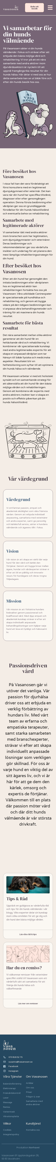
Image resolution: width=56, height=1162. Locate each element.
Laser (6, 1097)
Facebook (13, 1066)
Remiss (6, 1107)
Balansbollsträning (12, 1083)
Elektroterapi (9, 1088)
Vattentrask (9, 1111)
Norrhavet (34, 1147)
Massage (7, 1102)
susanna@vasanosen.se (21, 1061)
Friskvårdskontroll (12, 1093)
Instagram (13, 1071)
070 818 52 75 (15, 1057)
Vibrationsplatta (11, 1116)
